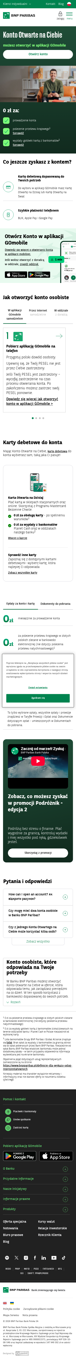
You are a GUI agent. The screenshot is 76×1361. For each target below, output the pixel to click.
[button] (38, 54)
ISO (22, 1273)
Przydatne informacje (18, 1179)
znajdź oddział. (29, 264)
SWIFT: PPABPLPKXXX (38, 1273)
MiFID (27, 1269)
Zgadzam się (38, 698)
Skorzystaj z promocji (38, 853)
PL (69, 4)
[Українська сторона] (13, 1303)
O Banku (8, 1168)
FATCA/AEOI (48, 1269)
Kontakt (50, 4)
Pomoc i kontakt (14, 1099)
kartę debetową (57, 451)
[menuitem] (17, 4)
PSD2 (36, 1269)
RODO (8, 1269)
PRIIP (17, 1269)
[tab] (14, 314)
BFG (60, 1269)
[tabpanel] (38, 376)
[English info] (6, 1303)
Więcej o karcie (17, 538)
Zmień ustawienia (37, 687)
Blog (61, 4)
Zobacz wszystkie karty (22, 572)
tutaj (9, 1042)
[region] (38, 680)
